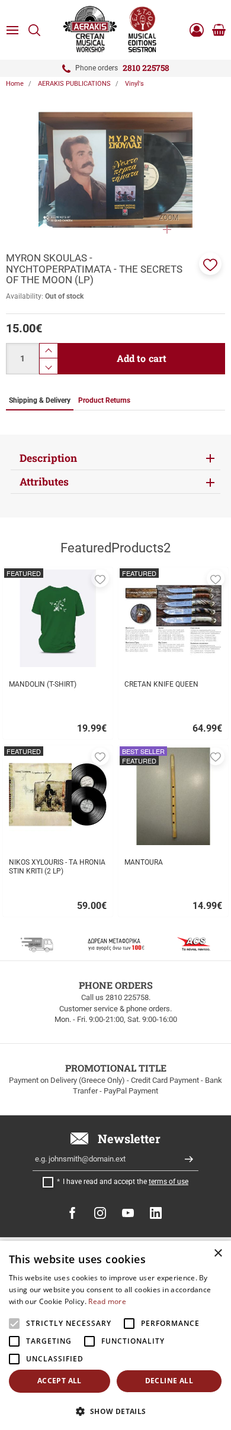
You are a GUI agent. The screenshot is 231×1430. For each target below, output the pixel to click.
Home (15, 84)
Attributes (44, 481)
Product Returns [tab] (104, 400)
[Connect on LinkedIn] (155, 1212)
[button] (210, 264)
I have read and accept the (125, 1181)
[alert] (115, 1335)
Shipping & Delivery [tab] (39, 400)
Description (48, 458)
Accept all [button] (59, 1381)
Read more (107, 1301)
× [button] (217, 1253)
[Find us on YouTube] (127, 1212)
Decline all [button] (169, 1381)
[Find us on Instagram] (100, 1212)
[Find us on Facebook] (72, 1212)
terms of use (168, 1181)
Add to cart (142, 358)
